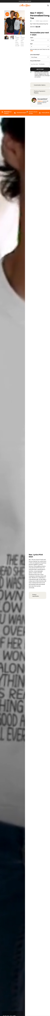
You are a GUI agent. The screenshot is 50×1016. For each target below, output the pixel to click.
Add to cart (40, 69)
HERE (31, 50)
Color (31, 37)
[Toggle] (33, 85)
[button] (2, 5)
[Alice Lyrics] (25, 5)
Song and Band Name (35, 60)
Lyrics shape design (35, 54)
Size (31, 43)
